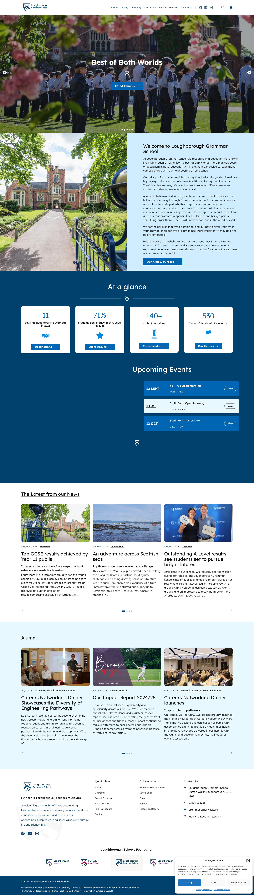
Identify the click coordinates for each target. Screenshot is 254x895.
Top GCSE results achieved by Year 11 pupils (54, 556)
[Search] (223, 7)
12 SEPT (152, 389)
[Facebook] (200, 7)
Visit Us (115, 7)
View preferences (238, 882)
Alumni (50, 690)
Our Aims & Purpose (160, 261)
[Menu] (231, 7)
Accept (189, 882)
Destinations (43, 346)
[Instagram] (211, 7)
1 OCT (151, 406)
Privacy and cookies (204, 890)
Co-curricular (152, 346)
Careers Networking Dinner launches (195, 700)
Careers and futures (65, 690)
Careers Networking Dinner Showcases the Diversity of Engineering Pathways (52, 703)
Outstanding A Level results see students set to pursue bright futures (195, 559)
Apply (125, 7)
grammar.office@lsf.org (203, 809)
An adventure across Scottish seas (125, 556)
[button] (248, 860)
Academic (124, 90)
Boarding (136, 7)
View (230, 388)
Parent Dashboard (168, 7)
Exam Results (97, 346)
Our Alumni (150, 7)
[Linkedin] (205, 7)
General (123, 690)
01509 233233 (197, 802)
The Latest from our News (50, 494)
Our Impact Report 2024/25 (124, 697)
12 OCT (152, 423)
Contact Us (186, 7)
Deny (214, 882)
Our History (206, 346)
